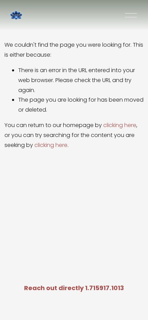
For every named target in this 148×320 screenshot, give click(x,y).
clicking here (119, 125)
